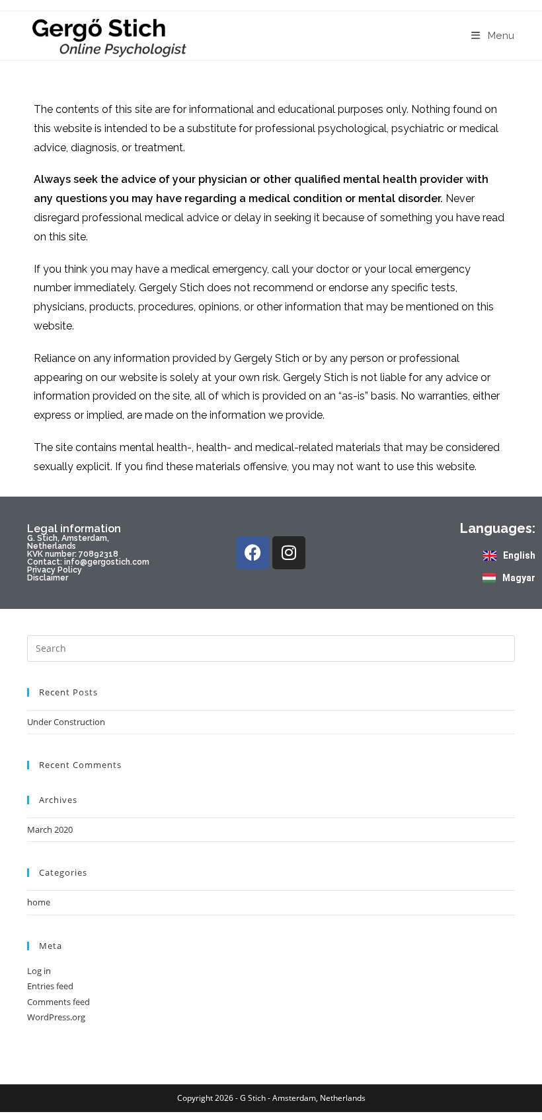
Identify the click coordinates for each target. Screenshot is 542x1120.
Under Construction (66, 722)
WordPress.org (56, 1017)
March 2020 (50, 829)
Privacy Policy (54, 570)
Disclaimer (47, 577)
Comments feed (58, 1002)
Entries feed (50, 986)
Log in (39, 971)
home (38, 902)
